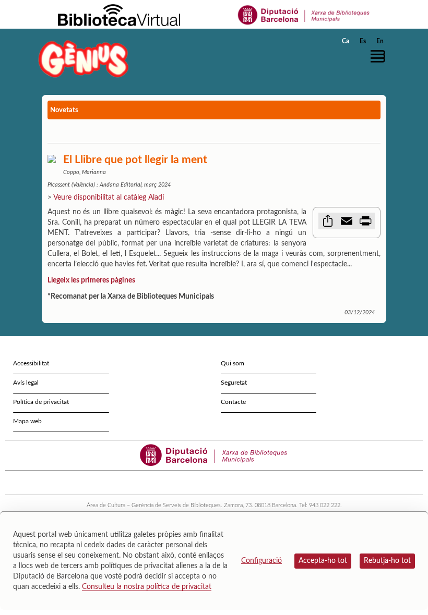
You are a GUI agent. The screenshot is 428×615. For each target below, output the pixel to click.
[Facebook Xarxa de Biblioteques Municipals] (200, 482)
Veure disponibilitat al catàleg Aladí (108, 197)
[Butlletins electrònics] (228, 482)
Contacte (233, 402)
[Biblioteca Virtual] (119, 14)
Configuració (261, 560)
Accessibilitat (31, 363)
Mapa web (27, 421)
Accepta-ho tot (323, 560)
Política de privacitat (41, 402)
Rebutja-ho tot (387, 560)
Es (363, 41)
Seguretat (234, 382)
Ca (345, 41)
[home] (83, 58)
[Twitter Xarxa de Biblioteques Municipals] (191, 482)
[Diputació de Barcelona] (304, 14)
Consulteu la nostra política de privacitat (146, 587)
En (380, 41)
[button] (380, 56)
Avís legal (26, 382)
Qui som (232, 363)
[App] (238, 482)
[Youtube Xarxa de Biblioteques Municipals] (209, 482)
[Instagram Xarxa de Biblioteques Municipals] (219, 482)
